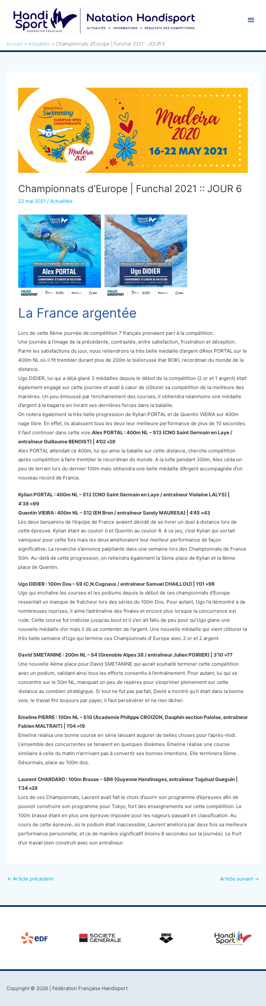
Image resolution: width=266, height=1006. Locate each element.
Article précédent (30, 879)
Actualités (61, 201)
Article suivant (239, 879)
